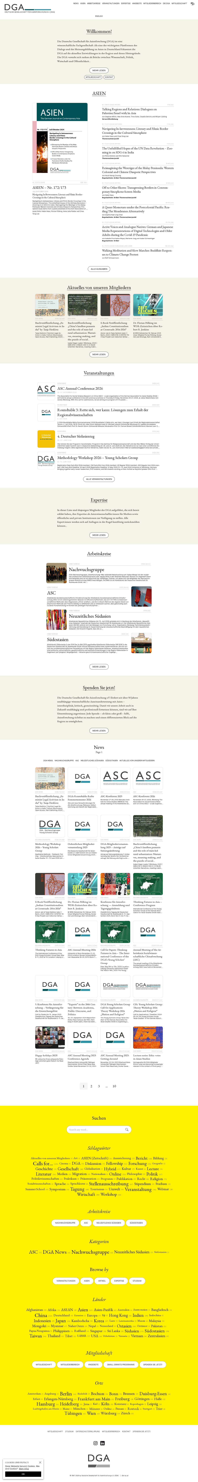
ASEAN (68, 1310)
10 (114, 1086)
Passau (121, 1409)
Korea (101, 1320)
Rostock (134, 1409)
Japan (63, 1320)
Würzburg (110, 1413)
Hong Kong (120, 1315)
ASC (77, 760)
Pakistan (158, 1326)
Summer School (37, 1189)
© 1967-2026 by (94, 1475)
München (80, 1409)
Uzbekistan (110, 1336)
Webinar (164, 1189)
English (99, 16)
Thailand (56, 1336)
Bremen (130, 1393)
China (43, 1315)
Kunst (141, 1168)
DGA (78, 1163)
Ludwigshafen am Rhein (47, 1408)
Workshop (111, 1194)
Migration (81, 1174)
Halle (159, 1399)
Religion (158, 1178)
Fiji (105, 1315)
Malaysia (156, 1321)
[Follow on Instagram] (95, 1443)
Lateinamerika (127, 1320)
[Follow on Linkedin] (102, 1443)
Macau (143, 1320)
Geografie (158, 1163)
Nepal (93, 1326)
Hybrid (112, 1168)
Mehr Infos (24, 1469)
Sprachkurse (79, 1183)
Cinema (64, 1163)
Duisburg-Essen (154, 1393)
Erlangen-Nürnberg (60, 1399)
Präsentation (89, 1179)
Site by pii (125, 1475)
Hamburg (48, 1404)
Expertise (99, 500)
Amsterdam (35, 1393)
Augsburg (51, 1393)
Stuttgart (149, 1408)
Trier (160, 1409)
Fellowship (116, 1163)
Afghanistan (36, 1310)
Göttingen (144, 1399)
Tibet (70, 1336)
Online (117, 1173)
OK (23, 1474)
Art (77, 1158)
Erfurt (38, 1399)
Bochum (99, 1393)
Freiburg (124, 1398)
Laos (113, 1321)
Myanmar (59, 1326)
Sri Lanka (115, 1331)
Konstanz (121, 1404)
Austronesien (141, 1309)
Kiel (96, 1404)
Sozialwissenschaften (40, 1183)
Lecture (154, 1169)
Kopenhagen (138, 1404)
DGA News (48, 760)
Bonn (115, 1393)
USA (96, 1336)
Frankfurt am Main (96, 1398)
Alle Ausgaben (99, 269)
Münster (95, 1409)
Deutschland (63, 1315)
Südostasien (136, 1223)
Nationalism (99, 1174)
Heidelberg (71, 1403)
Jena (88, 1404)
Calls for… (45, 1163)
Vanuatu (124, 1336)
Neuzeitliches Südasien (109, 1223)
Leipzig (154, 1404)
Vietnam (139, 1336)
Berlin (68, 1393)
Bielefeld (84, 1393)
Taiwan (37, 1335)
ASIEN (82, 3)
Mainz (67, 1408)
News (76, 3)
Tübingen (75, 1413)
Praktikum (71, 1179)
